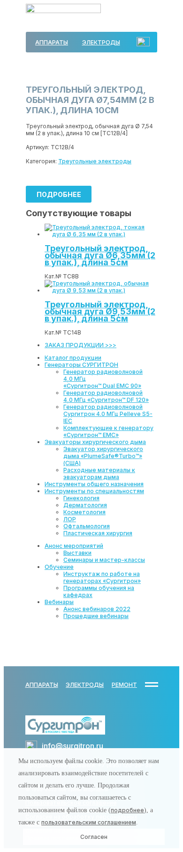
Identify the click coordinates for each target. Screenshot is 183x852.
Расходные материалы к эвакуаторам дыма (99, 473)
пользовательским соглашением (88, 822)
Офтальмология (86, 526)
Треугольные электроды (94, 161)
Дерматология (85, 505)
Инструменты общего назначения (94, 484)
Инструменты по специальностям (94, 491)
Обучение (59, 566)
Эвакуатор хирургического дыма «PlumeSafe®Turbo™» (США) (103, 455)
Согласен (93, 836)
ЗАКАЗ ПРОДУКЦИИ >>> (80, 345)
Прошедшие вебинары (96, 615)
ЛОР (69, 519)
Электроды (101, 42)
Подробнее (59, 194)
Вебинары (59, 601)
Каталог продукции (73, 357)
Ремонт (124, 684)
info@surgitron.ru (72, 745)
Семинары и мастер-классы (104, 559)
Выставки (77, 552)
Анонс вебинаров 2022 (96, 608)
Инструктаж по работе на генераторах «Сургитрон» (102, 577)
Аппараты (51, 42)
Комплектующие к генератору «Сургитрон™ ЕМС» (108, 431)
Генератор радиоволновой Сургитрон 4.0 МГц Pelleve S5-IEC (107, 413)
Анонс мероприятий (74, 545)
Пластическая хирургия (97, 533)
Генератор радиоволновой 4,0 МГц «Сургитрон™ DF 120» (106, 396)
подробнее (127, 810)
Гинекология (81, 498)
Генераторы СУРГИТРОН (81, 364)
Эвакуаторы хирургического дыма (95, 441)
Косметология (84, 512)
